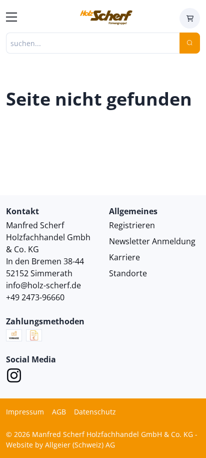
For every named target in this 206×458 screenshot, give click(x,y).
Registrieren (132, 225)
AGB (59, 411)
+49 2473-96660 (35, 297)
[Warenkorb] (190, 18)
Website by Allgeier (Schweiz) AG (60, 444)
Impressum (25, 411)
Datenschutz (95, 411)
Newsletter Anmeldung (152, 241)
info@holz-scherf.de (43, 285)
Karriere (124, 257)
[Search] (190, 43)
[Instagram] (14, 376)
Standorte (128, 273)
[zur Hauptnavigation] (11, 19)
